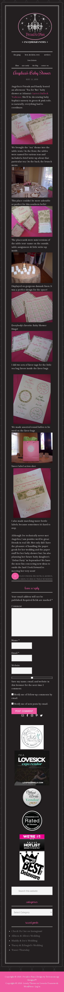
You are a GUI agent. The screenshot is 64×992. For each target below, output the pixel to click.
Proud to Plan (29, 977)
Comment (16, 606)
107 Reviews (32, 824)
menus (48, 576)
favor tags (38, 576)
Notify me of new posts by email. (31, 704)
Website (15, 665)
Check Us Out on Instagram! (26, 931)
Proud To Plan (35, 28)
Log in (37, 986)
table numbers (44, 579)
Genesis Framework (48, 983)
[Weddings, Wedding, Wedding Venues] (32, 815)
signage (31, 579)
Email (15, 653)
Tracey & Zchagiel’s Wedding (27, 945)
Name (15, 640)
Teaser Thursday (20, 950)
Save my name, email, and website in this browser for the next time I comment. (30, 685)
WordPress (29, 986)
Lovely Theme (29, 983)
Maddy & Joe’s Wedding (24, 940)
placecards (19, 579)
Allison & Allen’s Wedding (25, 936)
